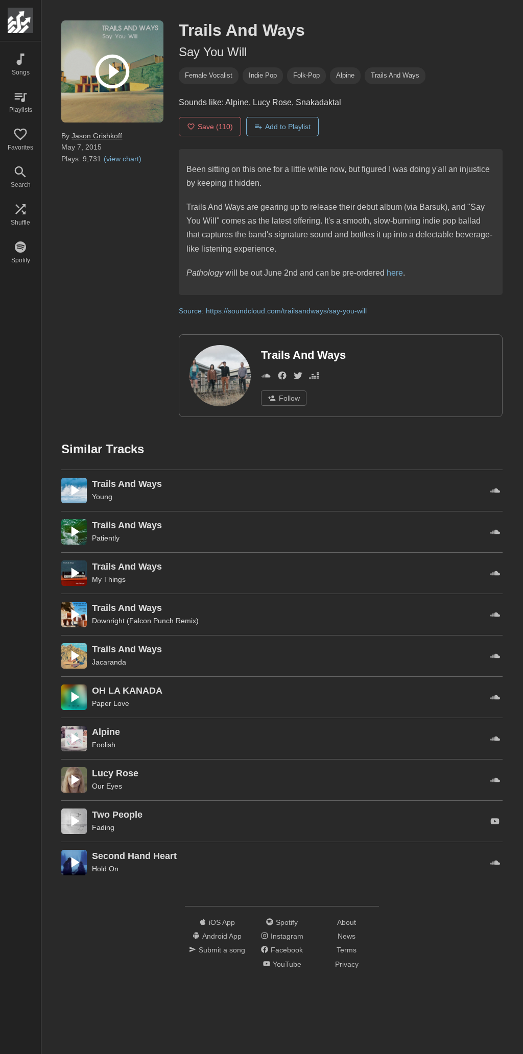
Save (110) (215, 126)
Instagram (287, 936)
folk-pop (306, 75)
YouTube (287, 964)
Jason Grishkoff (97, 136)
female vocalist (208, 75)
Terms (346, 950)
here (395, 272)
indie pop (263, 75)
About (346, 922)
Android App (222, 936)
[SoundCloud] (266, 377)
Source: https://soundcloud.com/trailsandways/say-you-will (273, 311)
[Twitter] (298, 377)
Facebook (287, 950)
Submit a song (222, 950)
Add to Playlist (288, 126)
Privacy (347, 964)
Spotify (287, 922)
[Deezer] (314, 377)
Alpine (345, 75)
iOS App (222, 922)
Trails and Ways (395, 75)
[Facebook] (282, 377)
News (346, 936)
